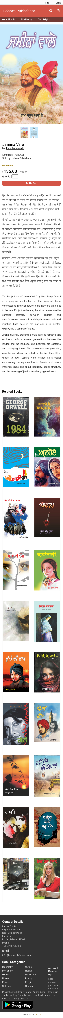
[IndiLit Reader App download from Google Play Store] (17, 1004)
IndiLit (38, 1014)
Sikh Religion (44, 19)
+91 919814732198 (11, 946)
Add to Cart (31, 183)
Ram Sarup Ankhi (15, 148)
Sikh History (26, 19)
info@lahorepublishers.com (16, 955)
